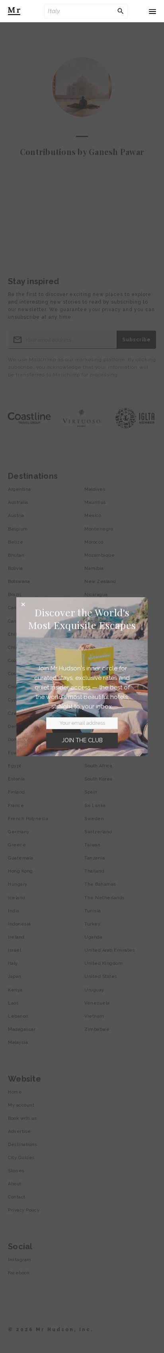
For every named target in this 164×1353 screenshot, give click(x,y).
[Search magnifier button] (121, 11)
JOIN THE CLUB (82, 740)
